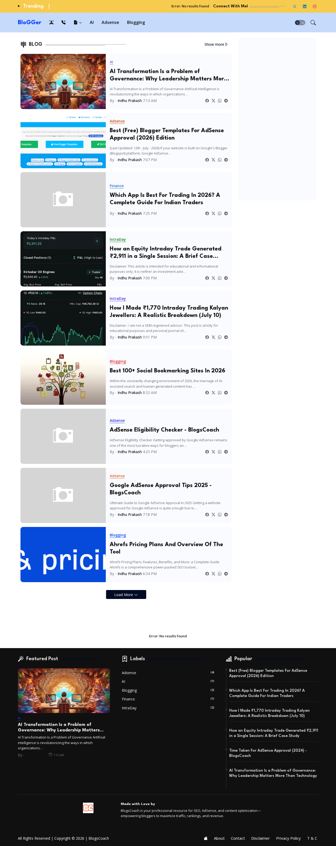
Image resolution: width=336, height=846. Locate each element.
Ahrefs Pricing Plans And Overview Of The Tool (166, 548)
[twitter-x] (294, 6)
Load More (124, 594)
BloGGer (29, 22)
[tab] (51, 22)
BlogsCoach (98, 838)
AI (92, 22)
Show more (214, 44)
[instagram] (314, 6)
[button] (300, 22)
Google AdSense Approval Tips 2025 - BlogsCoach (161, 489)
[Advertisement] (277, 119)
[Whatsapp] (220, 100)
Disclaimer (260, 838)
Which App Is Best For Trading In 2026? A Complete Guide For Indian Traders (165, 199)
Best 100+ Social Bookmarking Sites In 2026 (167, 371)
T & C (312, 838)
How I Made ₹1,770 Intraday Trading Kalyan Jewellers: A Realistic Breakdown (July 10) (169, 311)
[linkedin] (304, 6)
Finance (168, 698)
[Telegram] (226, 100)
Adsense (110, 22)
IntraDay (168, 707)
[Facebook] (207, 100)
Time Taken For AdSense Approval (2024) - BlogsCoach (268, 753)
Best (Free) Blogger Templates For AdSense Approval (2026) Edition (167, 134)
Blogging (136, 22)
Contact (238, 838)
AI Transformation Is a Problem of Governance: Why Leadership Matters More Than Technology (168, 76)
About (219, 838)
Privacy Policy (288, 838)
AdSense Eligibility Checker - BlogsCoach (164, 430)
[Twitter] (213, 100)
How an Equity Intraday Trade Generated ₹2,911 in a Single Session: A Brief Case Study (165, 253)
